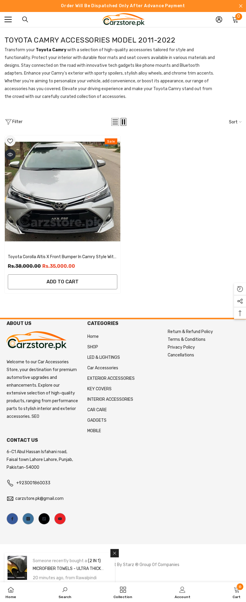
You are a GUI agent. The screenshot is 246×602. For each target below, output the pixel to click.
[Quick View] (10, 154)
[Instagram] (28, 518)
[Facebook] (12, 518)
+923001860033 (33, 482)
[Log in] (219, 19)
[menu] (8, 19)
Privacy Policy (181, 347)
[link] (65, 592)
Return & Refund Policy (190, 331)
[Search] (25, 19)
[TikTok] (44, 518)
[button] (115, 122)
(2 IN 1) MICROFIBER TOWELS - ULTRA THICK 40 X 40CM (67, 568)
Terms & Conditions (187, 339)
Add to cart (62, 282)
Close (240, 6)
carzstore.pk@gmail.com (39, 498)
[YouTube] (60, 518)
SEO (35, 416)
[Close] (114, 553)
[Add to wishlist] (10, 140)
